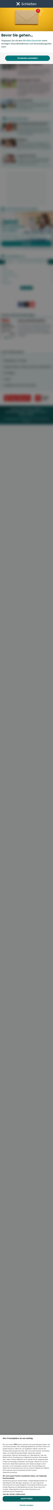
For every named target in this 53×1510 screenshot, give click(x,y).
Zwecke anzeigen (26, 1505)
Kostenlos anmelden (27, 58)
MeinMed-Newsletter (32, 41)
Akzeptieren (26, 1499)
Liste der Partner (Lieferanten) (14, 1494)
